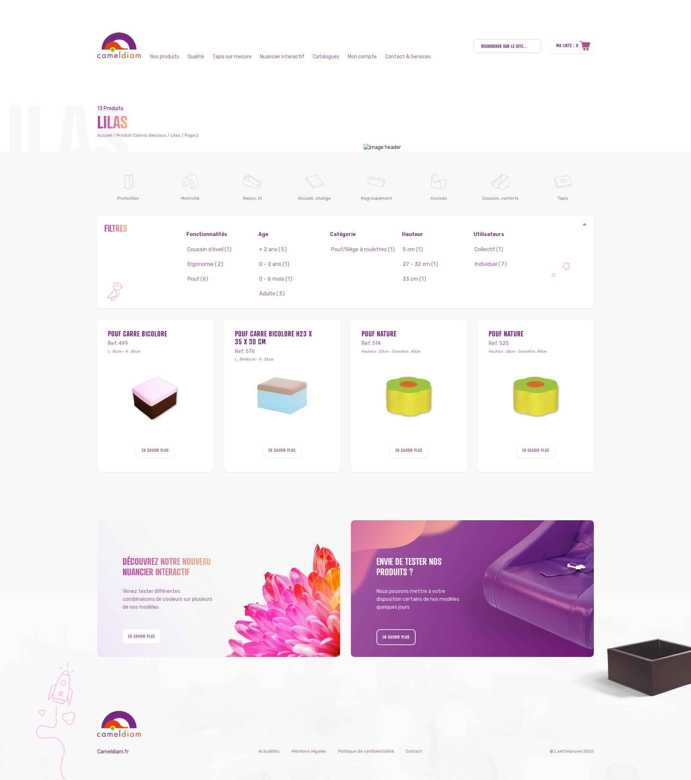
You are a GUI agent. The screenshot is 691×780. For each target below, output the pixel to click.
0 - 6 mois (271, 279)
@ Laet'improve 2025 (572, 751)
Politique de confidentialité (366, 751)
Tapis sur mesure (232, 57)
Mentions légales (309, 751)
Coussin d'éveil (205, 249)
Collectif (484, 249)
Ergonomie (200, 264)
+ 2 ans (268, 249)
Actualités (269, 751)
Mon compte (362, 57)
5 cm (409, 249)
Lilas (175, 135)
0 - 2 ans (270, 264)
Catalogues (326, 57)
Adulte (267, 293)
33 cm (410, 279)
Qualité (196, 57)
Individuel (485, 264)
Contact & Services (408, 57)
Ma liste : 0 (567, 45)
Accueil (104, 135)
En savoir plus (155, 450)
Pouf (193, 279)
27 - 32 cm (416, 264)
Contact (414, 751)
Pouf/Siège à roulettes (359, 249)
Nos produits (164, 57)
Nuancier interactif (282, 57)
